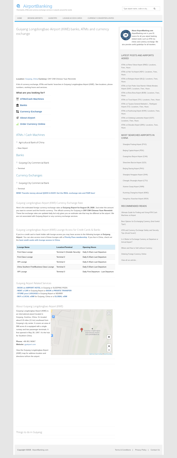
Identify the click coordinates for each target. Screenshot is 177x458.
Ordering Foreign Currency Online (133, 254)
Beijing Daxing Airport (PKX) (133, 169)
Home (19, 18)
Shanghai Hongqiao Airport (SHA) (135, 175)
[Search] (154, 8)
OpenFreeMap (98, 354)
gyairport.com (30, 344)
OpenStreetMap (108, 354)
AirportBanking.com (40, 450)
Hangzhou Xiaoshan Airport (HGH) (135, 199)
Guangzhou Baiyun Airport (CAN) (135, 156)
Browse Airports (35, 18)
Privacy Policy (140, 450)
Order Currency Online (32, 124)
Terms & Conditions (123, 450)
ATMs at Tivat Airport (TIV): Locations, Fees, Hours (140, 100)
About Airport (27, 118)
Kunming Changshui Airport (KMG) (136, 193)
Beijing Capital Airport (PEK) (133, 150)
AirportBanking (37, 6)
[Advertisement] (65, 56)
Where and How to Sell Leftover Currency (136, 248)
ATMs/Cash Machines (32, 99)
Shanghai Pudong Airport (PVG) (135, 144)
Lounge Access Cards (72, 18)
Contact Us (155, 450)
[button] (82, 330)
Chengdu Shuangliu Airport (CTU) (135, 181)
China (35, 79)
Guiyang (28, 79)
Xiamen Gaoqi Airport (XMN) (133, 187)
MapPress (91, 354)
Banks (23, 105)
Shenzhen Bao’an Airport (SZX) (134, 163)
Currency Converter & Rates (101, 18)
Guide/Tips (52, 18)
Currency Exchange (31, 111)
